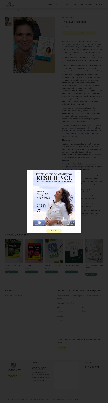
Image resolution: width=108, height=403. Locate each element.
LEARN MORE (54, 231)
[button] (78, 172)
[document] (54, 201)
